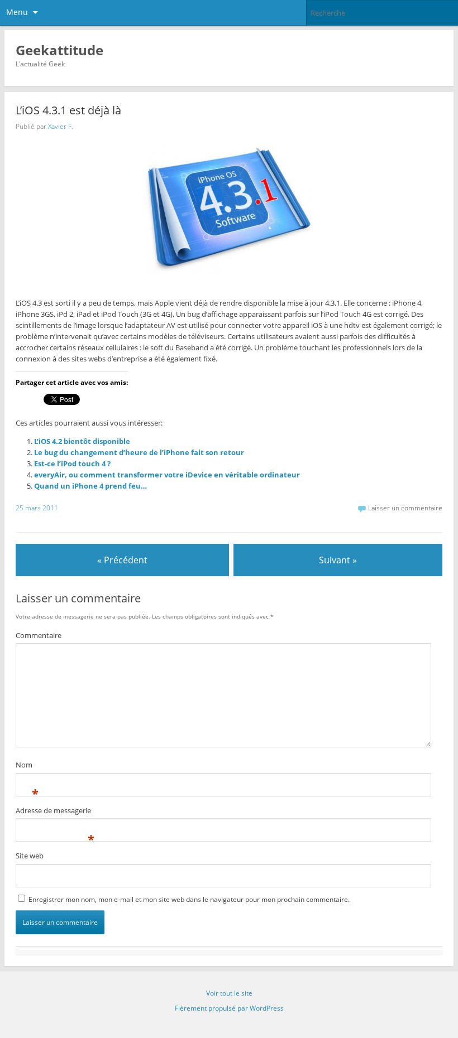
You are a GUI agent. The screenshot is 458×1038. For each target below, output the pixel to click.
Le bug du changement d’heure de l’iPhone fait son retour (139, 452)
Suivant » (338, 560)
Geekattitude (59, 50)
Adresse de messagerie (53, 811)
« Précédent (122, 560)
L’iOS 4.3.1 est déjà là (68, 110)
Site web (30, 856)
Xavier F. (60, 126)
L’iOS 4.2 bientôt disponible (82, 441)
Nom (24, 766)
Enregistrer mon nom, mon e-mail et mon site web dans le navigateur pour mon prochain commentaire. (189, 899)
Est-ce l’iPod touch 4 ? (72, 463)
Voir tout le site (229, 993)
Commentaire (38, 635)
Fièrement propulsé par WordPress (229, 1008)
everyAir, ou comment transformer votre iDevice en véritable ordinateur (167, 475)
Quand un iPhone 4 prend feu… (90, 486)
